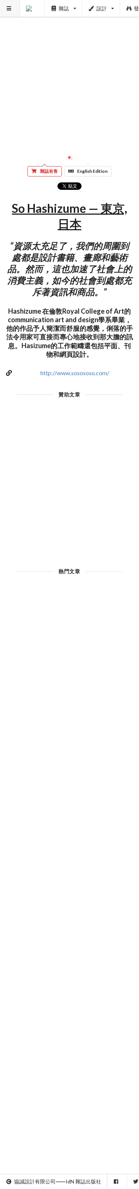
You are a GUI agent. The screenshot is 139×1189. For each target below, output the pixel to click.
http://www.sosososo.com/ (74, 372)
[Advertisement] (69, 69)
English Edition (92, 171)
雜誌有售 (49, 171)
